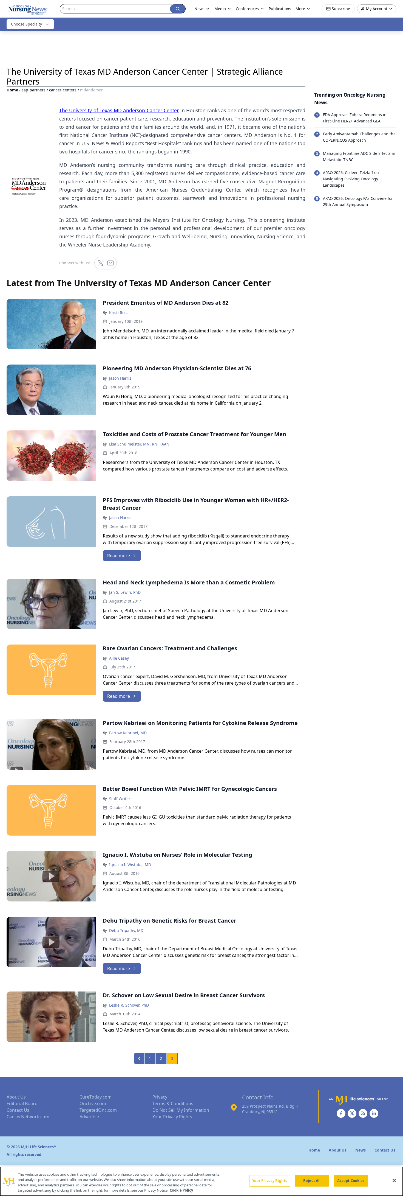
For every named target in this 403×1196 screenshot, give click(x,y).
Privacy (159, 1097)
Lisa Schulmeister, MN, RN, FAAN (139, 444)
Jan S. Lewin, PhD (125, 592)
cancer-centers (62, 90)
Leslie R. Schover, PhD (129, 1005)
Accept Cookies (351, 1180)
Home (12, 90)
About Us (16, 1097)
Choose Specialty (26, 24)
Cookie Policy (181, 1190)
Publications (280, 8)
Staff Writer (119, 798)
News (199, 8)
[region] (201, 1181)
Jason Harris (120, 378)
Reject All (311, 1180)
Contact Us (18, 1110)
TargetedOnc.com (98, 1110)
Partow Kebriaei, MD (128, 732)
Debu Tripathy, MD (126, 930)
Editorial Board (22, 1103)
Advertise (89, 1117)
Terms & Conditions (172, 1103)
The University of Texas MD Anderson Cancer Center (119, 110)
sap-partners (34, 90)
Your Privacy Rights (172, 1117)
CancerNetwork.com (28, 1117)
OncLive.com (93, 1103)
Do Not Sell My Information (180, 1110)
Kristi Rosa (119, 312)
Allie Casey (119, 658)
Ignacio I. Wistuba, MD (130, 864)
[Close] (394, 1180)
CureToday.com (96, 1097)
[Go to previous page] (139, 1058)
